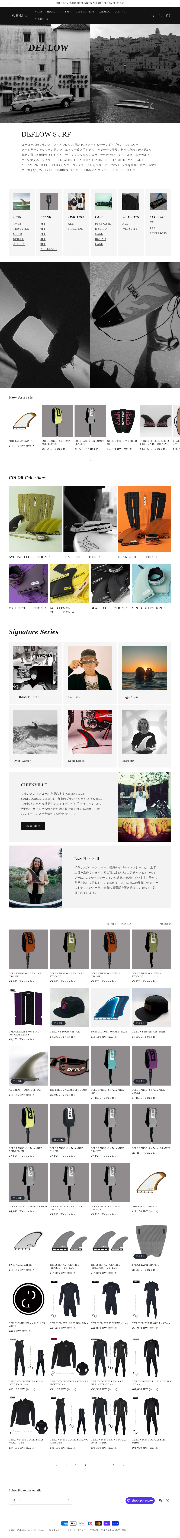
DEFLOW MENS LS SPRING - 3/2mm (69, 1323)
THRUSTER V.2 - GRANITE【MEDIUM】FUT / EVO (105, 1266)
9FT (43, 243)
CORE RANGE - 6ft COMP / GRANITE (89, 442)
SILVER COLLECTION (80, 557)
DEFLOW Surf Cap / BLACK (65, 1031)
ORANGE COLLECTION (136, 557)
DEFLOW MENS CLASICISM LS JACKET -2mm (26, 1441)
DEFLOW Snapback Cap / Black (148, 1031)
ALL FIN (19, 243)
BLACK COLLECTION (107, 608)
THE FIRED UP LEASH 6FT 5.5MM (68, 1090)
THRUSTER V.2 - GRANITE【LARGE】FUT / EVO (64, 1266)
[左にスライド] (82, 460)
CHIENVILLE (34, 785)
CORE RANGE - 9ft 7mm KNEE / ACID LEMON (26, 1149)
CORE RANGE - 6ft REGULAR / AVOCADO (67, 975)
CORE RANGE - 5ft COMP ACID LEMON (56, 442)
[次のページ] (123, 1465)
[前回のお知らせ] (10, 3)
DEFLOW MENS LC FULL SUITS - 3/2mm (150, 1441)
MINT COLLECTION (147, 608)
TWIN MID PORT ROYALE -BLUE (109, 1031)
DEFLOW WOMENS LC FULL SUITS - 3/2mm (151, 1383)
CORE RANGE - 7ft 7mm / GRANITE (28, 1206)
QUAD (17, 233)
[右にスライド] (98, 460)
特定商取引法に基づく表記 (113, 1530)
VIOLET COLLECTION (26, 608)
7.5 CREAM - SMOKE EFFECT (25, 1090)
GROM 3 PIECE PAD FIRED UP (122, 442)
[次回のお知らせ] (170, 3)
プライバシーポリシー (75, 1530)
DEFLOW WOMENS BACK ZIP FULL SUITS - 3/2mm (107, 1383)
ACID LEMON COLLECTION (60, 610)
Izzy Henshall (86, 858)
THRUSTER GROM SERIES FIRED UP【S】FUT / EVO (154, 442)
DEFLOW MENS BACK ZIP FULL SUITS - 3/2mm (108, 1441)
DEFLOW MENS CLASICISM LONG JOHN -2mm (69, 1441)
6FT (43, 228)
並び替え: (112, 924)
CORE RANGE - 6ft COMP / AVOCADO (146, 975)
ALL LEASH (48, 248)
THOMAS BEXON (26, 697)
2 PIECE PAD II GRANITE (145, 1265)
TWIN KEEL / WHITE (20, 1265)
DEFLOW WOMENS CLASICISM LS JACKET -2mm (69, 1383)
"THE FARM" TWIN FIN (21, 441)
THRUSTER (21, 228)
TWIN (17, 223)
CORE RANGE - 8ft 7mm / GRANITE (151, 1148)
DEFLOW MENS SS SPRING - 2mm (109, 1323)
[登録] (68, 1500)
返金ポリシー (55, 1530)
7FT (43, 233)
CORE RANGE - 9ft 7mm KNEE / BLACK (67, 1149)
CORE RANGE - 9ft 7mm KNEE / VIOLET (149, 1091)
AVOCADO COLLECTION (28, 557)
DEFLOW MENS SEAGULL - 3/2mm (151, 1323)
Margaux (128, 760)
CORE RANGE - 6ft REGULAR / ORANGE (26, 975)
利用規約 (94, 1530)
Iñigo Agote (130, 697)
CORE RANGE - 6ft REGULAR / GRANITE (67, 1208)
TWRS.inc (21, 1530)
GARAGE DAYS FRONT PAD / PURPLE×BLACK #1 (25, 1033)
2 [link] (76, 1465)
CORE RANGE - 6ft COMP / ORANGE (105, 975)
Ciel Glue (74, 697)
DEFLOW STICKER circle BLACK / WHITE (27, 1324)
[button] (52, 11)
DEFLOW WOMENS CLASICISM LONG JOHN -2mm (26, 1383)
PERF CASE (103, 223)
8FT (43, 238)
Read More (33, 825)
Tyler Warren (22, 760)
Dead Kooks (76, 760)
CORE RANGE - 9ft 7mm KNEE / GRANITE (108, 1149)
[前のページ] (57, 1465)
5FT (43, 223)
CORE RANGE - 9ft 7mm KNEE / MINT (108, 1091)
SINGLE (18, 238)
